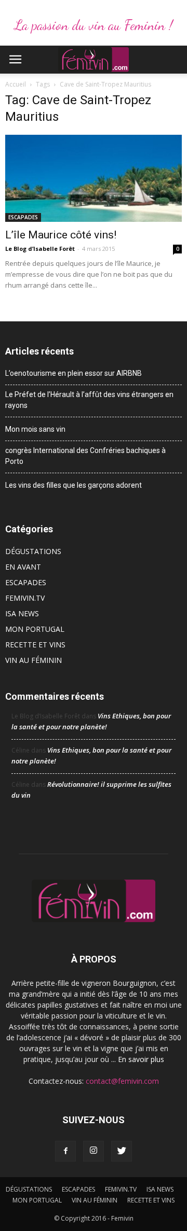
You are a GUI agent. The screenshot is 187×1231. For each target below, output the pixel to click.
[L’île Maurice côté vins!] (93, 178)
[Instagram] (93, 1151)
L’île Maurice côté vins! (60, 235)
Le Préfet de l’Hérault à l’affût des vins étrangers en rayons (89, 399)
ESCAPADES (23, 217)
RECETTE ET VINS (35, 644)
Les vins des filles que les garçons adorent (73, 485)
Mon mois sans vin (35, 429)
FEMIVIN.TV (25, 598)
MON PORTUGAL (34, 629)
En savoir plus (141, 1059)
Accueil (15, 84)
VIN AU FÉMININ (33, 660)
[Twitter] (121, 1151)
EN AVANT (23, 567)
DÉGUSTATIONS (33, 551)
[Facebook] (65, 1151)
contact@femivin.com (122, 1081)
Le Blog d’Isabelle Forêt (40, 248)
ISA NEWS (22, 613)
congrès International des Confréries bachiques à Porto (85, 455)
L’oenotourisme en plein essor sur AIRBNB (73, 373)
